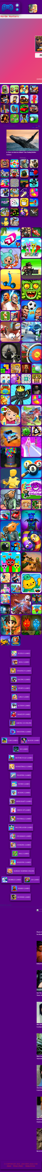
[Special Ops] (14, 225)
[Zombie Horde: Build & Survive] (14, 93)
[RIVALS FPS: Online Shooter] (5, 196)
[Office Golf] (34, 122)
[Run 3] (34, 187)
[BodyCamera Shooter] (34, 167)
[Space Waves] (24, 196)
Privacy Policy (18, 1166)
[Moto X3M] (14, 196)
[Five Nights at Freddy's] (5, 103)
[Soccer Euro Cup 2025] (5, 177)
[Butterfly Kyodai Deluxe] (14, 187)
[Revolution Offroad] (24, 103)
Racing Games (24, 679)
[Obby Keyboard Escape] (24, 122)
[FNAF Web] (5, 167)
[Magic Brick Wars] (24, 206)
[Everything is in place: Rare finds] (5, 122)
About (9, 1166)
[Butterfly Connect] (5, 206)
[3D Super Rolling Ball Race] (14, 206)
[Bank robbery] (24, 167)
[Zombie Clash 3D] (33, 12)
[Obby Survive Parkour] (5, 187)
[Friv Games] (17, 6)
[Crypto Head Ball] (24, 93)
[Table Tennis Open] (34, 177)
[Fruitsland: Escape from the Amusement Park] (14, 177)
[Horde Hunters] (5, 93)
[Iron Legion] (34, 112)
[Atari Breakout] (24, 187)
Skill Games (24, 662)
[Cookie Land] (14, 167)
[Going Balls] (24, 177)
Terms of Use (30, 1166)
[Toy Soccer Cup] (14, 122)
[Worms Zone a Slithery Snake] (24, 216)
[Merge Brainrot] (5, 216)
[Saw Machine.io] (14, 112)
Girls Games (24, 697)
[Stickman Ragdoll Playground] (34, 216)
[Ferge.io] (5, 225)
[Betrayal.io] (14, 103)
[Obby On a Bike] (34, 206)
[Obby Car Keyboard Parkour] (24, 112)
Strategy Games (24, 671)
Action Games (24, 705)
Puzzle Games (24, 653)
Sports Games (24, 688)
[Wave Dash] (14, 216)
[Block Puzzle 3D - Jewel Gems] (5, 112)
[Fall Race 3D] (34, 103)
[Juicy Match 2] (34, 196)
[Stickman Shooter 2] (34, 93)
